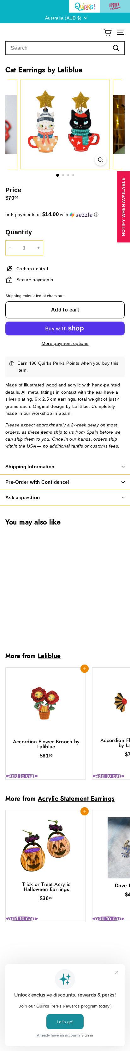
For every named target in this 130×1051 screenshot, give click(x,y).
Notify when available (123, 206)
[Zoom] (100, 160)
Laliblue (49, 655)
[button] (65, 215)
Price (13, 189)
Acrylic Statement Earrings (76, 798)
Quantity (18, 232)
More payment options (65, 343)
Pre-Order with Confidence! (37, 482)
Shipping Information (30, 466)
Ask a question (22, 497)
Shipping (13, 296)
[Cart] (107, 32)
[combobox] (65, 48)
